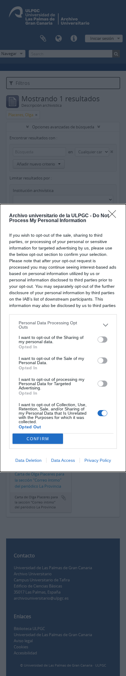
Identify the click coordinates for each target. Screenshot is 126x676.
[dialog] (63, 338)
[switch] (102, 339)
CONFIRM (38, 439)
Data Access (63, 460)
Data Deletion (28, 460)
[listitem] (63, 325)
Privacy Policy (97, 460)
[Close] (114, 216)
